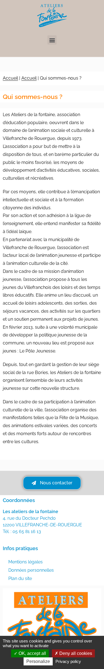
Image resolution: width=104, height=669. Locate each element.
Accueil (10, 78)
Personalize (38, 661)
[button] (52, 40)
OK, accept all (31, 653)
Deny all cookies (75, 653)
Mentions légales (25, 562)
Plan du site (20, 578)
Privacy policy (68, 661)
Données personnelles (31, 570)
